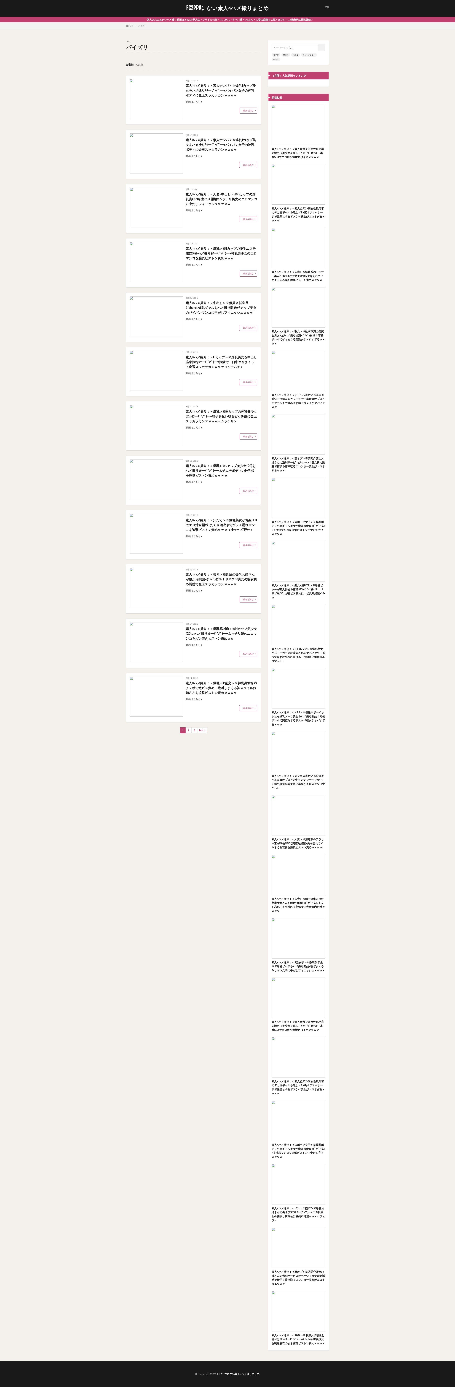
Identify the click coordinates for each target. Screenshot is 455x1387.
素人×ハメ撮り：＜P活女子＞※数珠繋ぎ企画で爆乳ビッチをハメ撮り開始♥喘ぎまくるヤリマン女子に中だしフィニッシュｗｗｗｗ (298, 966)
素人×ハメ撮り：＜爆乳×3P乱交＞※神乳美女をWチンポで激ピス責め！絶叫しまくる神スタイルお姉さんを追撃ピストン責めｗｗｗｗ (221, 688)
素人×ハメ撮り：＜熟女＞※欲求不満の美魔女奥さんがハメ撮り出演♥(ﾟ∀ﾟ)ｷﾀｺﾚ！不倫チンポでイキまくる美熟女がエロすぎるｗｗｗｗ (298, 337)
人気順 (139, 64)
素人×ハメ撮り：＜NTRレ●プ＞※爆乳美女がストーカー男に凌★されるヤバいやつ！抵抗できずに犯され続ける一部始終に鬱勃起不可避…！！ (298, 655)
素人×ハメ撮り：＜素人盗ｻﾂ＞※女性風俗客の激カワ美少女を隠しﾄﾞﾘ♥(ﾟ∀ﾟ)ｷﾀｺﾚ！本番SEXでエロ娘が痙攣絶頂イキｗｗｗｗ (298, 153)
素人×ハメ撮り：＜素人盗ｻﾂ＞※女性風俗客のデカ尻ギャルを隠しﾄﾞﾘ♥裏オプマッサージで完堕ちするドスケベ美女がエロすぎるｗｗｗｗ (298, 214)
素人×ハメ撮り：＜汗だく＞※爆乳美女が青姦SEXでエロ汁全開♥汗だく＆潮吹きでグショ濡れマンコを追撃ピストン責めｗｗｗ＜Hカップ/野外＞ (221, 525)
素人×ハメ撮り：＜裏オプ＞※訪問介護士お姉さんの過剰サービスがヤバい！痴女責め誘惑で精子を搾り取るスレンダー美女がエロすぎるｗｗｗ (298, 464)
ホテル (295, 55)
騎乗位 (285, 55)
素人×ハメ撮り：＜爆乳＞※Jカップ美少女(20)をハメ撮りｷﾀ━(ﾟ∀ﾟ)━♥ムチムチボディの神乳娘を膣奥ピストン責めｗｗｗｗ (220, 470)
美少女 (276, 55)
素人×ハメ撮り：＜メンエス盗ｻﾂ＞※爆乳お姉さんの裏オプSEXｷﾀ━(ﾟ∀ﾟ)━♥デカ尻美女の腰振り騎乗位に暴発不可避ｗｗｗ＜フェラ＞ (298, 1214)
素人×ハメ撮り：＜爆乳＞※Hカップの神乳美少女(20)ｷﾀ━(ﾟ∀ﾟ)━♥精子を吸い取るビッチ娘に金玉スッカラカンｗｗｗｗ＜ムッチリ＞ (221, 416)
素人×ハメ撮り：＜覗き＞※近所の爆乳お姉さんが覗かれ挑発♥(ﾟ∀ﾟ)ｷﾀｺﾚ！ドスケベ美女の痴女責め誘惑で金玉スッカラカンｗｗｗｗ (221, 579)
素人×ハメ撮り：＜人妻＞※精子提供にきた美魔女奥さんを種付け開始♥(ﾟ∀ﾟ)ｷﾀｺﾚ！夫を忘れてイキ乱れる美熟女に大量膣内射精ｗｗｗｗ (298, 904)
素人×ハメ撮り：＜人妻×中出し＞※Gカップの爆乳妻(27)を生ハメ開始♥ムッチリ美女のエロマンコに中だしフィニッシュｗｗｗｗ (221, 199)
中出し (276, 59)
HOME (129, 26)
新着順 (130, 64)
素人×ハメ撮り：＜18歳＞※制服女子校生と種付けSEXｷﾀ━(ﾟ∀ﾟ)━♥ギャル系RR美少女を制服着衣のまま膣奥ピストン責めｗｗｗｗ (298, 1339)
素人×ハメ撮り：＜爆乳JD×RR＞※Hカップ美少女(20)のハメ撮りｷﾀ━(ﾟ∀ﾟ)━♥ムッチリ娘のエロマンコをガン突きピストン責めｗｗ (221, 633)
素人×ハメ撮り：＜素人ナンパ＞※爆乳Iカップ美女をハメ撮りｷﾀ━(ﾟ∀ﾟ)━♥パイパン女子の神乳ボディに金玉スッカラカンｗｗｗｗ (221, 90)
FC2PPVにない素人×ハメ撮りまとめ (227, 8)
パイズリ (142, 26)
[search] (321, 47)
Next (201, 730)
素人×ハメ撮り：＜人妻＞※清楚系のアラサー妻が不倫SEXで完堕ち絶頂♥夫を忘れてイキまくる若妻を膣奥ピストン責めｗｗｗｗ (298, 275)
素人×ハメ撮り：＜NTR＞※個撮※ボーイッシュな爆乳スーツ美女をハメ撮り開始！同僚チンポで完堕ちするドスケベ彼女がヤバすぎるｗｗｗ (298, 718)
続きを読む (248, 110)
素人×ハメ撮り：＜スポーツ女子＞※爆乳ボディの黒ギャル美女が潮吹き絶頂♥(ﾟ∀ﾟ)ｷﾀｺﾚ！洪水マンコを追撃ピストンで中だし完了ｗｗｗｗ (298, 528)
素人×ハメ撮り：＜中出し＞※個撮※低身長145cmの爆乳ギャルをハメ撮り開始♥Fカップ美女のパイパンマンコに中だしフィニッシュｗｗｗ (221, 307)
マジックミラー (309, 55)
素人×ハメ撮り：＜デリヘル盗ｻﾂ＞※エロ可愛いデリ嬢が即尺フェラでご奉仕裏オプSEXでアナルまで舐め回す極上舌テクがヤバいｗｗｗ (298, 401)
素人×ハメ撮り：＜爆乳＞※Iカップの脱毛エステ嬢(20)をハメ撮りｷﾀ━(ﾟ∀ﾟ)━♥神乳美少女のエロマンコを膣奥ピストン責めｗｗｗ (221, 253)
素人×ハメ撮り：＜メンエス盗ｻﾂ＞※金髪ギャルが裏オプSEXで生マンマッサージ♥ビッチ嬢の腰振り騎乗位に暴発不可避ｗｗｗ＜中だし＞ (298, 781)
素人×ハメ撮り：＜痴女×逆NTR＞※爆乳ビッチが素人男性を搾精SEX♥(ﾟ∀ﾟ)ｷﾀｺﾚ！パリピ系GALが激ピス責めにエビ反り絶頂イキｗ (298, 591)
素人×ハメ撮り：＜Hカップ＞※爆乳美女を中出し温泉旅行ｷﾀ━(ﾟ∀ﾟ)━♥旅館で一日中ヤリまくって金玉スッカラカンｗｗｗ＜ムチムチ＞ (221, 362)
